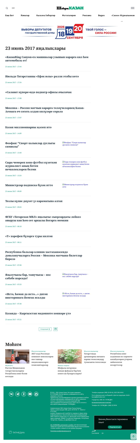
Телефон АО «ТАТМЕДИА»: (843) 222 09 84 (104, 405)
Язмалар (25, 15)
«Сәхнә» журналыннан (123, 15)
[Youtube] (30, 394)
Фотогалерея (69, 15)
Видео (101, 15)
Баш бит (9, 15)
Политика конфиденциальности (60, 431)
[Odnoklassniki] (23, 394)
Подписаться (115, 427)
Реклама (86, 15)
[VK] (11, 394)
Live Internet (95, 433)
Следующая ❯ (45, 329)
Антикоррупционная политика (101, 402)
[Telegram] (17, 394)
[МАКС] (36, 394)
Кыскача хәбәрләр (45, 15)
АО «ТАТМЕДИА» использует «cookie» (61, 425)
